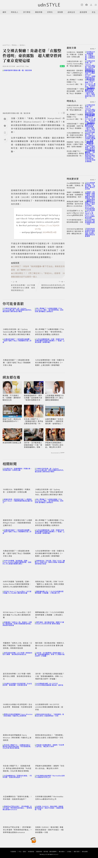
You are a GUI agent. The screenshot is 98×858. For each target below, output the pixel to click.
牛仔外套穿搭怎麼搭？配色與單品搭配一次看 (75, 221)
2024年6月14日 (49, 232)
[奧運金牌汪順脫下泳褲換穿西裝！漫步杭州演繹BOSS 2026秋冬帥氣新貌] (90, 203)
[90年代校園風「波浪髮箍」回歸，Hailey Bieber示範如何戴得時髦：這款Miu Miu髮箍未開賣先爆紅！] (18, 570)
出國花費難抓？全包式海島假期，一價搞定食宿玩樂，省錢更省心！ (54, 421)
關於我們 (77, 851)
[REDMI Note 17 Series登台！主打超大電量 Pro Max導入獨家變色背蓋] (18, 601)
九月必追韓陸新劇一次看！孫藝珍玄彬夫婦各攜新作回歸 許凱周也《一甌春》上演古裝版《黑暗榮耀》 (49, 362)
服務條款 (39, 851)
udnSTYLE (6, 45)
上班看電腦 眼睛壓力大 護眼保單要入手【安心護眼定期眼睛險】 (54, 397)
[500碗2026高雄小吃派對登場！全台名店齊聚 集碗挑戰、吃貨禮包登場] (18, 693)
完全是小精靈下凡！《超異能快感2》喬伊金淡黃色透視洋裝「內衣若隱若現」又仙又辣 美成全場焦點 (33, 421)
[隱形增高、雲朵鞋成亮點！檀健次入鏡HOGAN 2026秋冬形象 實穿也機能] (50, 631)
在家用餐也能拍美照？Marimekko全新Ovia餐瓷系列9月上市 (49, 797)
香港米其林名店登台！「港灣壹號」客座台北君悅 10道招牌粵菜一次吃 (49, 736)
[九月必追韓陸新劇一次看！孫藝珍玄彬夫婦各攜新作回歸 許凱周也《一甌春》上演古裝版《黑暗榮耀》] (50, 348)
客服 (24, 851)
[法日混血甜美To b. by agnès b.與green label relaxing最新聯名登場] (90, 212)
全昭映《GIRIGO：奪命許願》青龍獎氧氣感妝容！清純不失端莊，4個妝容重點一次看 (49, 829)
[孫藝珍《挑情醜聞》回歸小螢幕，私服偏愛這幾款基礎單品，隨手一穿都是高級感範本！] (90, 194)
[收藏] (5, 132)
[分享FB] (5, 119)
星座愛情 (83, 12)
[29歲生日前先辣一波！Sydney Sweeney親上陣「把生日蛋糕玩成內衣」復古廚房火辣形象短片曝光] (18, 318)
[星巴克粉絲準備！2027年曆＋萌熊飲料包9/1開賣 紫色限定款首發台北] (18, 662)
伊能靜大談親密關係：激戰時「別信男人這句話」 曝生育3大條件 (54, 445)
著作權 (46, 851)
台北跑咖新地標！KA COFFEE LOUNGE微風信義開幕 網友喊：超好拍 (49, 707)
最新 (4, 12)
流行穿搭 (26, 12)
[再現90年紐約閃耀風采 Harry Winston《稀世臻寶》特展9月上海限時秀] (18, 723)
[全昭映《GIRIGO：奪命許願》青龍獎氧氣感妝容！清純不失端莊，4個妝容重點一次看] (50, 816)
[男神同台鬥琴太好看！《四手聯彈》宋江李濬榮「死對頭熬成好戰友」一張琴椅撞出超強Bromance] (18, 816)
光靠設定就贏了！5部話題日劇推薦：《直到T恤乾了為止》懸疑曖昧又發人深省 (17, 362)
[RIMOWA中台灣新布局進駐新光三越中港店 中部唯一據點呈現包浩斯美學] (90, 231)
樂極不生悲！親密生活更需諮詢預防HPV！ (12, 420)
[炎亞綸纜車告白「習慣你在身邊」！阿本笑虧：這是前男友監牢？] (18, 785)
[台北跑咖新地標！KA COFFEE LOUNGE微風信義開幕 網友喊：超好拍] (50, 693)
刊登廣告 (13, 851)
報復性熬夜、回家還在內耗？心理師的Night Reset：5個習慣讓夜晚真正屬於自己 (17, 522)
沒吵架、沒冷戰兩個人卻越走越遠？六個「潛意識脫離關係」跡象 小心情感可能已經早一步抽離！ (33, 445)
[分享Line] (5, 125)
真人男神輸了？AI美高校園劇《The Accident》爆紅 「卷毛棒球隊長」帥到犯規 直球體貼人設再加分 (49, 332)
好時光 (50, 12)
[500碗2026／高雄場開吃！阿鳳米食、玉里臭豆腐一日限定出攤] (18, 478)
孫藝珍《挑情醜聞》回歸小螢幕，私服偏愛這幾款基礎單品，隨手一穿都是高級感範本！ (75, 195)
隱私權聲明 (53, 851)
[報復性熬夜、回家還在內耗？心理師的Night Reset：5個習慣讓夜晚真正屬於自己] (18, 508)
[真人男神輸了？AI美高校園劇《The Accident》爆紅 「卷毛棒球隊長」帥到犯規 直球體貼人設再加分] (50, 318)
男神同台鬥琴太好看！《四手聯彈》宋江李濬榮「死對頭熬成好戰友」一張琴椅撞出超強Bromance (17, 829)
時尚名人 (14, 12)
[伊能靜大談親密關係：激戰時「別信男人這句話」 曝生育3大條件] (50, 754)
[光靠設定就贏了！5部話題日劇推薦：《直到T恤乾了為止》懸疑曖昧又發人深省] (18, 348)
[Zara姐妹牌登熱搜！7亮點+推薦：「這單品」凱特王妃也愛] (90, 185)
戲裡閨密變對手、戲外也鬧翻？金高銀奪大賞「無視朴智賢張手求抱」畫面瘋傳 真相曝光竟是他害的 (33, 397)
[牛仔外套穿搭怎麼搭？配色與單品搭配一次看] (90, 222)
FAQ (20, 851)
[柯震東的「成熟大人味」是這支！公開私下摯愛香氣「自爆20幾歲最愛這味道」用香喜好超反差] (18, 631)
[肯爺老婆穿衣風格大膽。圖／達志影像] (34, 90)
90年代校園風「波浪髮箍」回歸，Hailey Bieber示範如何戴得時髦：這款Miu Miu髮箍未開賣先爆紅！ (17, 584)
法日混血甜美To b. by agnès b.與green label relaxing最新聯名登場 (75, 212)
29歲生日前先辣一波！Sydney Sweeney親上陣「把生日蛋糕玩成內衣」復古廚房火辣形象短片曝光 (17, 332)
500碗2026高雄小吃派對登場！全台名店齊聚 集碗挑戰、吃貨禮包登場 (17, 705)
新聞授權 (31, 851)
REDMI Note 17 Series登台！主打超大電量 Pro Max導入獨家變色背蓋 (17, 615)
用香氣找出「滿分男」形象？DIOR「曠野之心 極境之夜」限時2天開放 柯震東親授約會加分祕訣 (49, 584)
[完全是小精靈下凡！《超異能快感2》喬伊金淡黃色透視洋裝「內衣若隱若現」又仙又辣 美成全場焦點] (18, 754)
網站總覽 (85, 851)
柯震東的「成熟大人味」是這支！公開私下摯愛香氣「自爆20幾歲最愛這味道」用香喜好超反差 (17, 645)
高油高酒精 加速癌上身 (12, 443)
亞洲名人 (22, 45)
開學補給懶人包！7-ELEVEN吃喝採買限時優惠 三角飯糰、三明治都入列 (49, 615)
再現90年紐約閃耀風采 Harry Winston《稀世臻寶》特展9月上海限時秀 (17, 737)
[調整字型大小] (5, 139)
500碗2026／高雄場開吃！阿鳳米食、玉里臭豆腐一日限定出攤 (16, 490)
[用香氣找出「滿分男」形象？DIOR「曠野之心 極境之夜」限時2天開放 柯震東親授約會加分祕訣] (50, 570)
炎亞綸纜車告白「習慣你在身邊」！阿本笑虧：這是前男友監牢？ (17, 797)
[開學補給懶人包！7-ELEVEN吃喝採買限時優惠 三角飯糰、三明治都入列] (50, 601)
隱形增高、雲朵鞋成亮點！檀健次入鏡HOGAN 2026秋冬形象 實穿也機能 (49, 645)
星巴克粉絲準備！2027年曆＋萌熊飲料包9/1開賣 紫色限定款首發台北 (17, 676)
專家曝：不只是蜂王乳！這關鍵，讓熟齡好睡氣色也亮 (12, 397)
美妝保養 (38, 12)
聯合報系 (62, 851)
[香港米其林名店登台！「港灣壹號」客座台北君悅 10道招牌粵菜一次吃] (50, 723)
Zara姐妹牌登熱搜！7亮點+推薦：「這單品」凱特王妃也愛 (75, 185)
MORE (92, 48)
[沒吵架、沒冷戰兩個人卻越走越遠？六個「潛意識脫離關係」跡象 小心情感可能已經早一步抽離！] (50, 662)
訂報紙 (69, 851)
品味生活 (71, 12)
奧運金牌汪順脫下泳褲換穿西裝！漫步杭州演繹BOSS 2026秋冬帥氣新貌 (75, 204)
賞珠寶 (60, 12)
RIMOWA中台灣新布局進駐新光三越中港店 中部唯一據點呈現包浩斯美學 (75, 232)
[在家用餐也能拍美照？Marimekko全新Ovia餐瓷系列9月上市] (50, 785)
